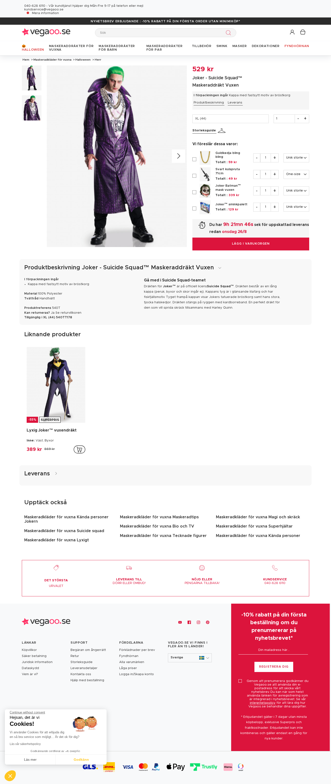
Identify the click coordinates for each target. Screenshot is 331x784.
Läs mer (30, 759)
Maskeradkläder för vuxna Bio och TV (157, 526)
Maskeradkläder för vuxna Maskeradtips (159, 517)
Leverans (235, 102)
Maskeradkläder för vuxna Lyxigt (56, 540)
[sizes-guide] (222, 131)
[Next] (178, 156)
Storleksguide (204, 130)
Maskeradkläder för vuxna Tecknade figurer (163, 536)
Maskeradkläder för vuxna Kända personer (258, 536)
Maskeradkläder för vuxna (52, 59)
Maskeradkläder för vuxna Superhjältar (254, 526)
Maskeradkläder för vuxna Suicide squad (64, 531)
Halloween (83, 59)
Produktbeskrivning (209, 102)
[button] (292, 32)
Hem (26, 59)
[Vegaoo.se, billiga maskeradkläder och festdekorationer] (46, 32)
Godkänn (81, 759)
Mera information (45, 13)
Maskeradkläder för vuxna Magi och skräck (258, 517)
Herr (97, 59)
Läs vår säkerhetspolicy (25, 744)
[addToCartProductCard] (79, 449)
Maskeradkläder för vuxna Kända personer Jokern (66, 519)
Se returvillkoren (68, 312)
